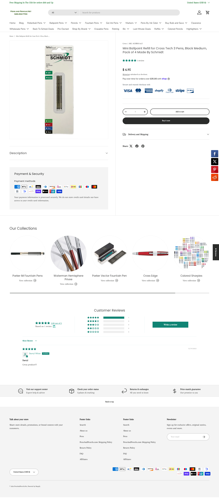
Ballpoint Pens (56, 22)
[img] (29, 349)
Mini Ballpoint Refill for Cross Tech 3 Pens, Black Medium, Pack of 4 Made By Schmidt (33, 36)
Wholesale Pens (17, 28)
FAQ (81, 453)
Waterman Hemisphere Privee (68, 277)
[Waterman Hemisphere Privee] (69, 254)
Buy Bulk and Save (174, 22)
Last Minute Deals (142, 28)
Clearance (196, 22)
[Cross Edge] (150, 254)
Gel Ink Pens (112, 22)
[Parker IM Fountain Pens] (28, 254)
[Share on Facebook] (137, 146)
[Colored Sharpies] (191, 254)
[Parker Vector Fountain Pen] (110, 254)
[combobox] (114, 13)
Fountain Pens (92, 22)
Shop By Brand (79, 28)
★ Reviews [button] (216, 252)
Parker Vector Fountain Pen (109, 276)
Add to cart (180, 112)
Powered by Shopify (34, 486)
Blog (21, 22)
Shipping (126, 74)
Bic (124, 28)
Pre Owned (63, 28)
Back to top (109, 402)
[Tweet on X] (131, 146)
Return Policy (85, 448)
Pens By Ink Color (149, 22)
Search (83, 425)
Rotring (115, 28)
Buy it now (166, 121)
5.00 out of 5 (56, 323)
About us (83, 430)
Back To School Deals (43, 28)
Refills (157, 28)
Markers (129, 22)
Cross (125, 43)
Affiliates (84, 459)
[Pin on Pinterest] (143, 146)
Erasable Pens (101, 28)
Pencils (74, 22)
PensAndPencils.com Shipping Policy (96, 442)
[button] (207, 12)
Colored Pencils (175, 28)
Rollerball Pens (34, 22)
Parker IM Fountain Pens (28, 276)
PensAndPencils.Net (20, 486)
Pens (82, 436)
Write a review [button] (170, 324)
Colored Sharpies (191, 276)
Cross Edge (150, 276)
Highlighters (192, 28)
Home (12, 22)
